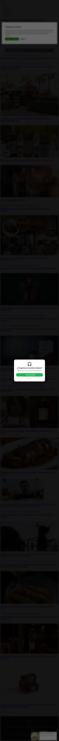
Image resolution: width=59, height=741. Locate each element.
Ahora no (29, 378)
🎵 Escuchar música (29, 374)
